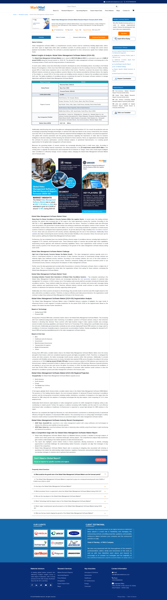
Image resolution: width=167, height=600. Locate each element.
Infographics (61, 581)
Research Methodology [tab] (79, 37)
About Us (56, 10)
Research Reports (67, 10)
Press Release (109, 10)
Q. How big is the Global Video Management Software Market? (52, 486)
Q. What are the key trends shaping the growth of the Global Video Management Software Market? (63, 513)
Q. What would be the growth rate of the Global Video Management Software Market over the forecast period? (67, 474)
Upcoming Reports (82, 10)
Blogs (118, 10)
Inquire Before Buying (123, 39)
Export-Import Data (96, 10)
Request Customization (124, 78)
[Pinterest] (50, 585)
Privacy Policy (121, 596)
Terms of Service (131, 596)
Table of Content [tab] (60, 37)
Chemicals (88, 586)
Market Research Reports (65, 572)
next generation (85, 279)
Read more (55, 26)
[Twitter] (41, 585)
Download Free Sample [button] (98, 37)
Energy (87, 583)
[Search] (116, 6)
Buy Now (124, 33)
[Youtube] (46, 585)
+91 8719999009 (130, 2)
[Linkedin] (32, 585)
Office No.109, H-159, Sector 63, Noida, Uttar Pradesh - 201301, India (124, 587)
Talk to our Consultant (123, 112)
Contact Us (126, 10)
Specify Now (100, 460)
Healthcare (88, 578)
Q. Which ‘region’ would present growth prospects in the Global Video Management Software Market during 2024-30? (68, 507)
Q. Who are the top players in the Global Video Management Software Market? (57, 496)
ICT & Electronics (90, 581)
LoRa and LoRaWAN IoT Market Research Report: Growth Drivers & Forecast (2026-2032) (124, 105)
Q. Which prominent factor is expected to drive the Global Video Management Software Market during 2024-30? (67, 491)
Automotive (88, 575)
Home (14, 14)
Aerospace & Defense (91, 572)
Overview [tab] (41, 37)
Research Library (23, 14)
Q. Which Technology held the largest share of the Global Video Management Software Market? (62, 501)
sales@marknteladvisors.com (114, 2)
